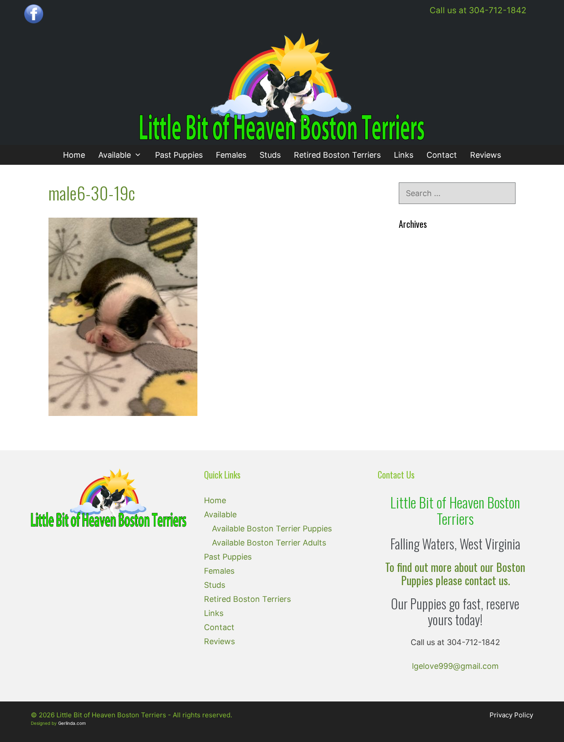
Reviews (485, 155)
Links (403, 155)
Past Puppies (179, 155)
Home (74, 155)
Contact (442, 155)
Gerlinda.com (72, 723)
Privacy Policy (511, 715)
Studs (270, 155)
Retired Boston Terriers (337, 155)
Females (231, 155)
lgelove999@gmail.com (455, 666)
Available (114, 155)
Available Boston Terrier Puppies (272, 528)
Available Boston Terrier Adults (269, 542)
